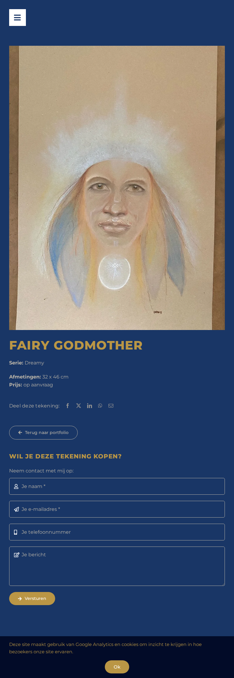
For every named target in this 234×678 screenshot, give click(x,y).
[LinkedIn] (89, 406)
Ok (117, 667)
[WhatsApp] (100, 406)
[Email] (110, 406)
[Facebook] (67, 406)
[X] (78, 406)
